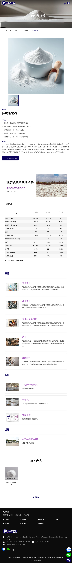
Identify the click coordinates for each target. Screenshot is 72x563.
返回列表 (36, 497)
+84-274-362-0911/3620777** (20, 542)
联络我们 (41, 523)
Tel (68, 560)
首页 (2, 30)
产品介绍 (9, 31)
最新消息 (41, 519)
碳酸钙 (26, 31)
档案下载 (23, 523)
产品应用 (23, 519)
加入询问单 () (12, 158)
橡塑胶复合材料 (8, 515)
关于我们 (6, 519)
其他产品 (27, 515)
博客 (56, 519)
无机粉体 (17, 31)
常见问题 (6, 523)
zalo (68, 549)
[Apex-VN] (9, 3)
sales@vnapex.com (18, 544)
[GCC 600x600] (36, 66)
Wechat (68, 555)
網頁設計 (38, 560)
